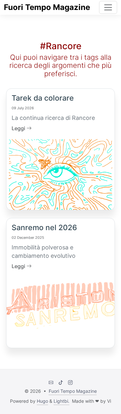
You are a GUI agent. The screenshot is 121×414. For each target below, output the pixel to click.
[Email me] (51, 382)
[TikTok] (61, 382)
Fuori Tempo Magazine (47, 7)
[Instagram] (70, 382)
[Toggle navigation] (108, 7)
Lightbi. (61, 401)
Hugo (42, 401)
